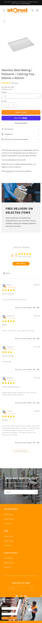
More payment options (21, 123)
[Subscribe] (35, 492)
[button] (4, 10)
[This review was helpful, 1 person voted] (34, 369)
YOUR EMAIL (5, 611)
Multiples (4, 92)
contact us (10, 171)
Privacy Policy (8, 514)
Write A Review (21, 264)
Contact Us (7, 523)
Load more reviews (21, 451)
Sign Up (9, 618)
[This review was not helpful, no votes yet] (37, 307)
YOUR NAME (4, 606)
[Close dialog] (40, 596)
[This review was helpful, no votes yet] (34, 307)
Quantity (4, 101)
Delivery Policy (9, 519)
